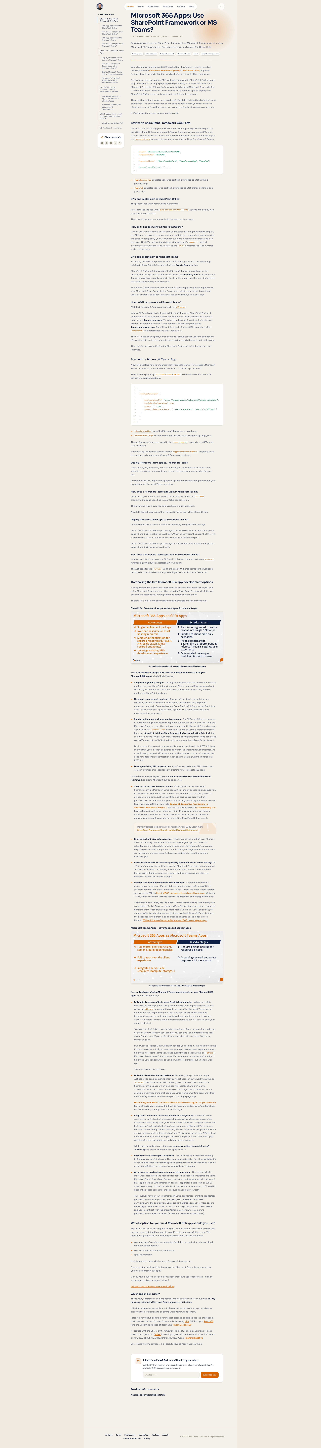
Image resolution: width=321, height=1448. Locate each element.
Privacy (147, 1438)
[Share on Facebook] (111, 143)
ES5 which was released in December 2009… (175, 920)
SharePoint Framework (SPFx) (164, 70)
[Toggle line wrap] (220, 148)
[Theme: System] (221, 6)
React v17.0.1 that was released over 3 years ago (180, 893)
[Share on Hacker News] (120, 143)
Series (141, 6)
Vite (187, 1321)
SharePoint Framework (210, 54)
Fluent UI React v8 (193, 1338)
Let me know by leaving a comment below (152, 1286)
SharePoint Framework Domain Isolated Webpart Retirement (167, 830)
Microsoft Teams (183, 54)
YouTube (181, 6)
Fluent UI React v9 (182, 1325)
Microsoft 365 (151, 54)
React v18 (208, 1321)
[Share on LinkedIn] (102, 143)
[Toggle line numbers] (216, 148)
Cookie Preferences (132, 1438)
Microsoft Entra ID (167, 54)
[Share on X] (115, 143)
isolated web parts (205, 807)
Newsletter (168, 6)
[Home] (99, 6)
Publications (153, 6)
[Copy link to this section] (128, 123)
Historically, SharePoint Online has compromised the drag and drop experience (175, 1102)
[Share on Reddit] (106, 143)
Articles (130, 6)
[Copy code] (212, 148)
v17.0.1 (158, 1334)
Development (137, 54)
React (195, 54)
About (191, 6)
